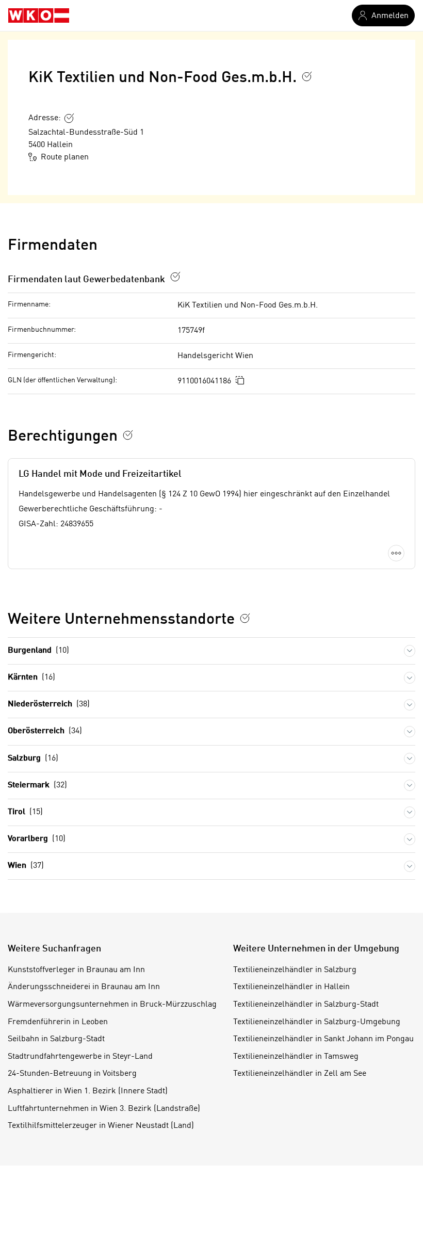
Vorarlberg (37, 839)
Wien (26, 866)
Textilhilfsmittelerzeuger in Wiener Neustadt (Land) (101, 1126)
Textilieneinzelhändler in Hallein (291, 987)
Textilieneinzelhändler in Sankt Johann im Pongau (323, 1039)
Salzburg (33, 758)
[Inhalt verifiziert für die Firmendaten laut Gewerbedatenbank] (175, 276)
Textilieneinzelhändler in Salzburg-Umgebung (316, 1022)
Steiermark (37, 785)
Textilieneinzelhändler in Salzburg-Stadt (306, 1004)
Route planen (65, 157)
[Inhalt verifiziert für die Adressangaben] (69, 118)
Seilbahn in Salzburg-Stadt (56, 1039)
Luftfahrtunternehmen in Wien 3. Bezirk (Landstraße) (104, 1109)
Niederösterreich (49, 704)
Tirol (25, 812)
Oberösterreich (45, 731)
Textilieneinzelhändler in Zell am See (299, 1074)
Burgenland (38, 651)
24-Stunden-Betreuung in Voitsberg (72, 1074)
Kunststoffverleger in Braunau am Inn (76, 970)
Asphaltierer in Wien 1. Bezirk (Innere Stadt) (88, 1091)
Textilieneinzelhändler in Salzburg (294, 970)
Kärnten (31, 677)
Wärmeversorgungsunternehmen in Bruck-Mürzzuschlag (112, 1004)
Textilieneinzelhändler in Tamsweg (296, 1057)
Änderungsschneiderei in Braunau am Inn (84, 987)
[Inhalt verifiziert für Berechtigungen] (128, 435)
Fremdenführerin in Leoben (58, 1022)
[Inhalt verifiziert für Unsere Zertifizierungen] (245, 618)
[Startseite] (38, 15)
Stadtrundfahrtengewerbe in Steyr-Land (80, 1057)
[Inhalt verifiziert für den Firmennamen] (307, 76)
